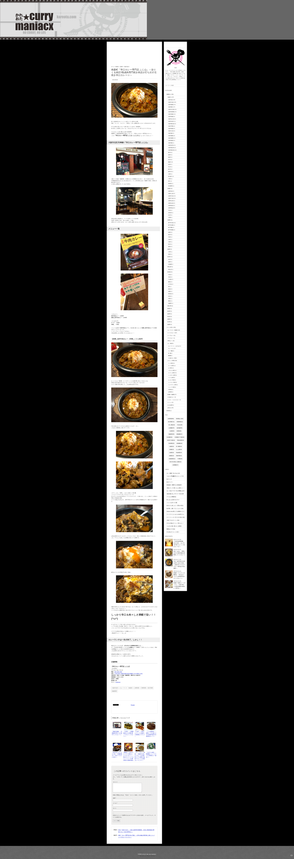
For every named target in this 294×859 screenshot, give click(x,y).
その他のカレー (170, 397)
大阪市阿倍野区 (171, 111)
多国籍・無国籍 (170, 394)
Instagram (118, 682)
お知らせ (169, 407)
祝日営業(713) (171, 421)
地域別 (168, 94)
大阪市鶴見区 (171, 140)
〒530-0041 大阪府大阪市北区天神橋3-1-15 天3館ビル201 (128, 673)
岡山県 (168, 316)
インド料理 (170, 363)
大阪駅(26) (171, 446)
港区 (169, 286)
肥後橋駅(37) (179, 434)
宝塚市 (169, 239)
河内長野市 (170, 185)
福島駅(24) (171, 455)
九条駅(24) (171, 452)
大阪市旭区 (170, 142)
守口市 (169, 166)
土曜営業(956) (171, 418)
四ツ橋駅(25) (179, 446)
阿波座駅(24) (179, 452)
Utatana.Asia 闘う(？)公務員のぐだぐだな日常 (178, 511)
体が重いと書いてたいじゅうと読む (175, 508)
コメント (115, 782)
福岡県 (168, 324)
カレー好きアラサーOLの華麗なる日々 (176, 490)
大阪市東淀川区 (171, 150)
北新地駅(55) (179, 428)
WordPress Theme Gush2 (147, 856)
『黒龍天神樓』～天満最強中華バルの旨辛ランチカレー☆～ (117, 733)
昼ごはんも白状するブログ (173, 499)
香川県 (168, 321)
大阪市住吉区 (171, 121)
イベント (169, 402)
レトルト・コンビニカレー (173, 399)
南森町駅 (114, 691)
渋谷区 (169, 276)
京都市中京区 (171, 195)
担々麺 (169, 353)
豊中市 (169, 152)
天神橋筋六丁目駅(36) (179, 437)
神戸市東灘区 (171, 229)
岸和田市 (170, 183)
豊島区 (169, 300)
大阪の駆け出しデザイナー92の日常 (175, 493)
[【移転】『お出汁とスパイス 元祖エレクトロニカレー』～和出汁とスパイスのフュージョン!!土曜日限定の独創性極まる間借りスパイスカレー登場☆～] (128, 743)
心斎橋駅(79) (171, 428)
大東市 (169, 173)
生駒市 (169, 261)
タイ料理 (170, 367)
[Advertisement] (134, 52)
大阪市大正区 (171, 130)
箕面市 (169, 157)
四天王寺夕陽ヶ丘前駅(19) (175, 461)
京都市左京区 (171, 203)
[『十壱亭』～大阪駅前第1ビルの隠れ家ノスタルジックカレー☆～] (128, 722)
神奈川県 (169, 305)
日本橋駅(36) (169, 437)
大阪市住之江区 (171, 118)
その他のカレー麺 (171, 358)
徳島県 (168, 319)
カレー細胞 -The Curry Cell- (173, 473)
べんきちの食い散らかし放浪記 (174, 526)
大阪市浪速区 (171, 114)
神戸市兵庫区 (171, 225)
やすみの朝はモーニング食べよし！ (175, 523)
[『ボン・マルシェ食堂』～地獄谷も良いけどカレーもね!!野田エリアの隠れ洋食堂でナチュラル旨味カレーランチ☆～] (140, 743)
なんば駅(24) (179, 449)
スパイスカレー (170, 332)
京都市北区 (170, 191)
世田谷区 (170, 293)
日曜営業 (143, 688)
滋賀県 (168, 249)
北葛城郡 (170, 264)
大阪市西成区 (171, 116)
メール (115, 803)
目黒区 (169, 291)
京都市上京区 (171, 193)
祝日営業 (150, 688)
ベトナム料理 (171, 377)
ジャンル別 (169, 327)
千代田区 (170, 279)
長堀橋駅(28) (179, 443)
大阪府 (168, 97)
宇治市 (169, 210)
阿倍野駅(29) (171, 443)
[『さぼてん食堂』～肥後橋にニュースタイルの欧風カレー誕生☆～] (151, 743)
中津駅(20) (180, 458)
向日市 (169, 215)
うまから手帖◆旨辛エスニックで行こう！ (177, 476)
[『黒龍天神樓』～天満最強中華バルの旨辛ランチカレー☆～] (117, 722)
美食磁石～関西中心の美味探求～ (175, 485)
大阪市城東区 (171, 138)
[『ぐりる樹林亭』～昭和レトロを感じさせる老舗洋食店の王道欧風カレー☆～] (151, 722)
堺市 (169, 181)
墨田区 (169, 281)
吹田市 (169, 164)
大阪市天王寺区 (171, 109)
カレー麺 (169, 343)
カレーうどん (171, 348)
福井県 (168, 313)
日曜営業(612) (180, 421)
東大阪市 (170, 176)
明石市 (169, 244)
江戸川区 (170, 284)
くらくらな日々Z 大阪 (172, 502)
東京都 (168, 272)
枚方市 (169, 169)
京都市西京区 (171, 205)
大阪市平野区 (171, 126)
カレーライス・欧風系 (126, 688)
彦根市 (169, 254)
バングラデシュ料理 (172, 384)
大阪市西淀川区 (171, 147)
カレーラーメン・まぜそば (173, 346)
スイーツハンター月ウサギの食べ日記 (176, 517)
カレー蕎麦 (170, 350)
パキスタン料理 (171, 370)
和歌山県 (169, 266)
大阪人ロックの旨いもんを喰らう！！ (176, 488)
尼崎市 (169, 232)
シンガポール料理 (171, 375)
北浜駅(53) (172, 431)
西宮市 (169, 234)
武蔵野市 (170, 303)
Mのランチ (169, 479)
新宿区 (169, 288)
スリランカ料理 (171, 372)
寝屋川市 (170, 171)
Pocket (133, 705)
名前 (114, 798)
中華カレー (169, 340)
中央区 (169, 274)
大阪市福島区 (171, 104)
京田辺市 (170, 212)
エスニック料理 (170, 360)
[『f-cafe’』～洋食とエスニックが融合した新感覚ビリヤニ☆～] (140, 722)
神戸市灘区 (170, 227)
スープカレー (170, 335)
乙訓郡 (169, 217)
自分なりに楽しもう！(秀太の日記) (175, 505)
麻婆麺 (169, 355)
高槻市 (169, 161)
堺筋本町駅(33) (180, 440)
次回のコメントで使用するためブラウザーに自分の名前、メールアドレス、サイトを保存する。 (134, 816)
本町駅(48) (179, 431)
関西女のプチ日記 (171, 529)
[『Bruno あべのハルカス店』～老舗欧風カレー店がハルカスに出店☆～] (117, 743)
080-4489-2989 (118, 672)
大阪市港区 (170, 133)
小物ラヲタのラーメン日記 (173, 520)
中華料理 (170, 389)
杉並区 (169, 296)
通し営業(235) (172, 424)
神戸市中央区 (171, 222)
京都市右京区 (171, 200)
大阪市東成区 (171, 128)
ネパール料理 (171, 365)
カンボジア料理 (171, 379)
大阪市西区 (170, 106)
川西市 (169, 241)
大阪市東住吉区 (171, 123)
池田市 (169, 154)
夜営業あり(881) (179, 418)
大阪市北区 (115, 688)
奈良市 (169, 259)
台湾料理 (170, 391)
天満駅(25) (171, 449)
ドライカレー (170, 338)
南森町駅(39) (171, 434)
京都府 (168, 188)
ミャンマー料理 (171, 387)
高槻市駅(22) (179, 455)
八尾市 (169, 178)
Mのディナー (170, 482)
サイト (114, 808)
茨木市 (169, 159)
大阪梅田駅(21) (172, 458)
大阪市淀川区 (171, 145)
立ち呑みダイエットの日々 (173, 532)
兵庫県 (168, 220)
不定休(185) (179, 424)
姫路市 (169, 246)
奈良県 (168, 256)
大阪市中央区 (171, 102)
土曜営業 (136, 688)
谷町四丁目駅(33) (171, 440)
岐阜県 (168, 311)
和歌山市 (170, 269)
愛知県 (168, 308)
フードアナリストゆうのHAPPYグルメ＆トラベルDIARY (180, 514)
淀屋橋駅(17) (175, 465)
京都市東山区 (171, 207)
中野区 (169, 298)
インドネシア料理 (171, 382)
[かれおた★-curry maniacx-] (73, 1)
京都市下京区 (171, 198)
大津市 (169, 251)
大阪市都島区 (171, 135)
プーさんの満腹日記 (171, 496)
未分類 (168, 410)
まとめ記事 (169, 405)
